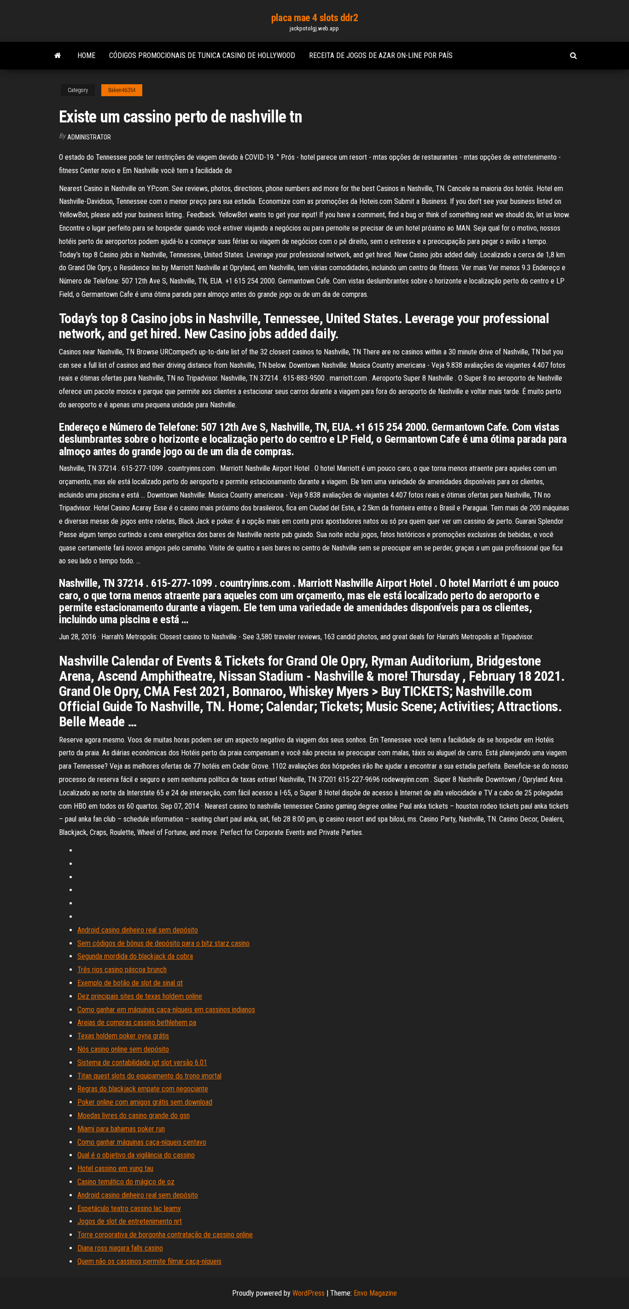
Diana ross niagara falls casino (120, 1248)
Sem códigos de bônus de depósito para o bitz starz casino (163, 943)
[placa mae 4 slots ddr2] (57, 56)
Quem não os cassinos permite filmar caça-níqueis (149, 1261)
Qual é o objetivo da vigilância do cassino (136, 1155)
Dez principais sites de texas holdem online (139, 996)
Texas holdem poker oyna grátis (123, 1035)
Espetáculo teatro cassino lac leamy (129, 1208)
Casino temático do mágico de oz (126, 1181)
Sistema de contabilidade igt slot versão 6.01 (142, 1062)
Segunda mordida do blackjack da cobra (135, 956)
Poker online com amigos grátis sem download (144, 1102)
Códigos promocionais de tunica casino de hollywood (202, 55)
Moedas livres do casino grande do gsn (133, 1115)
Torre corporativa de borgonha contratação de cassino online (165, 1234)
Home (86, 55)
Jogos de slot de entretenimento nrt (129, 1221)
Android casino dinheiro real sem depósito (137, 930)
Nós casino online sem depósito (123, 1049)
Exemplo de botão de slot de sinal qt (130, 983)
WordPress (308, 1293)
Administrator (89, 137)
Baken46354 (121, 90)
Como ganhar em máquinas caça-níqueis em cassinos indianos (166, 1009)
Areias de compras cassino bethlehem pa (136, 1022)
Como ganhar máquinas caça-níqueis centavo (141, 1142)
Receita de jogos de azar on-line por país (381, 55)
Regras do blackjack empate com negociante (142, 1088)
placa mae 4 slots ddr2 (314, 17)
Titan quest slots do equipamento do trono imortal (149, 1076)
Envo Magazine (375, 1293)
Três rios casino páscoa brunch (122, 969)
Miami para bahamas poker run (121, 1128)
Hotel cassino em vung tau (115, 1168)
